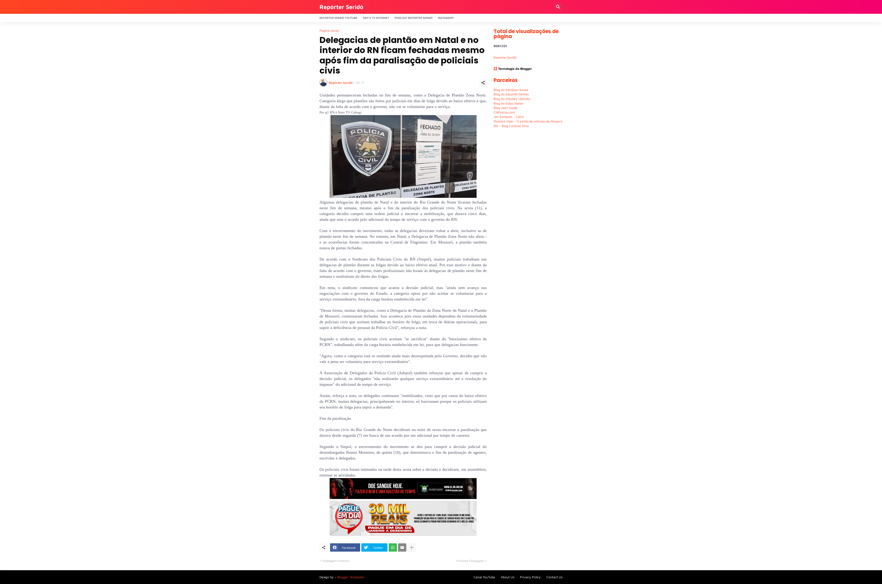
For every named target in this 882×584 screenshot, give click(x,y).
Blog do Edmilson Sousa (511, 90)
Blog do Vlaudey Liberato (512, 99)
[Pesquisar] (558, 7)
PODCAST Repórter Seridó (414, 18)
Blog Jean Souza (505, 108)
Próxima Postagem (470, 561)
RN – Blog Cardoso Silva (511, 126)
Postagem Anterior (336, 561)
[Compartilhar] (483, 82)
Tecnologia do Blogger (515, 69)
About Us (507, 577)
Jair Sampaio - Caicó (509, 117)
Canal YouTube (484, 577)
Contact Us (554, 577)
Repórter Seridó (341, 6)
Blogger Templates (350, 577)
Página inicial (329, 30)
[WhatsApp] (393, 547)
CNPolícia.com (504, 112)
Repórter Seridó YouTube (338, 18)
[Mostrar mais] (411, 547)
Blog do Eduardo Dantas (511, 94)
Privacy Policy (530, 577)
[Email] (402, 547)
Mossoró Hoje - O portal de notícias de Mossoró (528, 121)
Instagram (445, 18)
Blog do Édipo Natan (508, 103)
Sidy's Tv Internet (376, 18)
